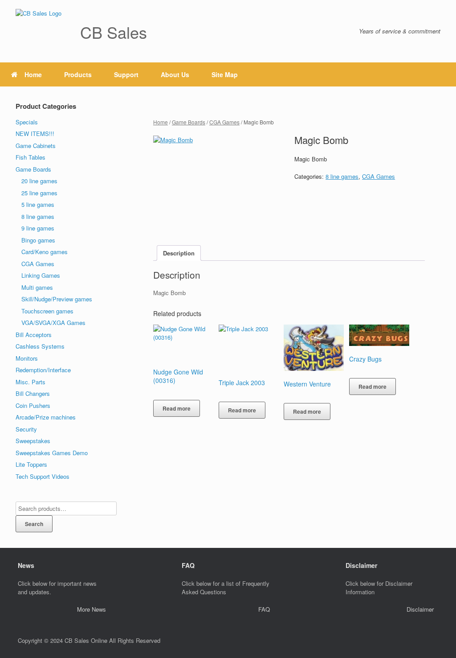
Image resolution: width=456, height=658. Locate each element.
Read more (177, 408)
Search (34, 524)
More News (91, 609)
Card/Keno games (44, 251)
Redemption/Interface (43, 370)
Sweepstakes (33, 440)
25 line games (39, 193)
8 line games (342, 176)
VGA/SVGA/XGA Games (53, 322)
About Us (175, 74)
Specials (27, 122)
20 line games (39, 181)
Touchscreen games (47, 311)
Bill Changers (33, 393)
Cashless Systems (40, 346)
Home (33, 74)
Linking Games (40, 275)
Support (126, 74)
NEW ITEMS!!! (35, 133)
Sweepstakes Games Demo (52, 452)
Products (78, 74)
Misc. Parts (30, 382)
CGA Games (224, 122)
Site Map (225, 74)
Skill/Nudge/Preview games (56, 299)
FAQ (264, 609)
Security (26, 429)
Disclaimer (420, 609)
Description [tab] (179, 253)
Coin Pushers (33, 405)
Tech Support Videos (42, 476)
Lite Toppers (31, 464)
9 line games (37, 228)
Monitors (27, 358)
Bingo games (38, 240)
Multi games (37, 287)
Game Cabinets (36, 145)
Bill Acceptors (34, 334)
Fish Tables (30, 157)
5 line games (37, 204)
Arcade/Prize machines (46, 417)
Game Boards (188, 122)
